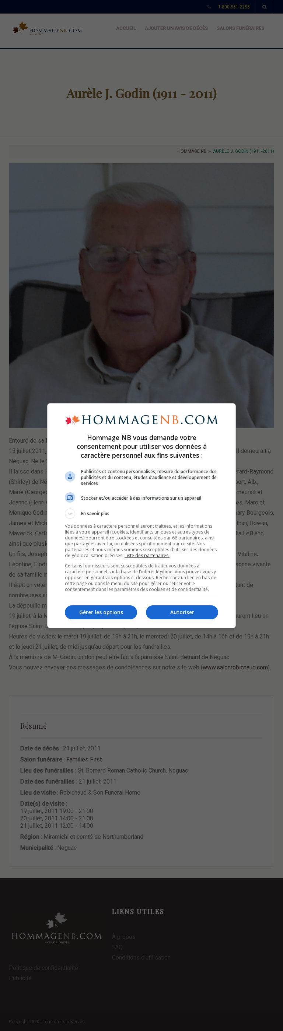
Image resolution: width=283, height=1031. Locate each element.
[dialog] (141, 515)
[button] (141, 514)
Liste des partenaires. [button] (147, 555)
